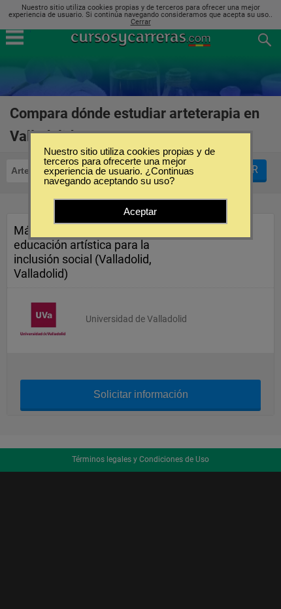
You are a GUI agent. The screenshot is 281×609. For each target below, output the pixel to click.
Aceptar (140, 211)
